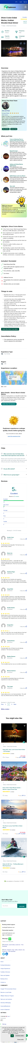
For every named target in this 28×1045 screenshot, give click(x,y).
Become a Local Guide (6, 992)
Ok (12, 1035)
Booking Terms (4, 978)
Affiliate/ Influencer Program (7, 995)
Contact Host (14, 129)
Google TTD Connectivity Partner (8, 989)
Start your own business (6, 999)
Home (2, 961)
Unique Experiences (5, 968)
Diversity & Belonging (6, 1002)
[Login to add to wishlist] (24, 43)
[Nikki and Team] (24, 818)
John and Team (6, 110)
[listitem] (14, 742)
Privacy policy (20, 1039)
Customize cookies (20, 1035)
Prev (2, 704)
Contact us (3, 982)
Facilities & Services (5, 972)
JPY (16, 1)
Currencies (3, 1018)
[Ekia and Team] (24, 742)
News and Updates (5, 975)
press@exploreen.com (8, 211)
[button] (26, 7)
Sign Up (25, 1)
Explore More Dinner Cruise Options (10, 329)
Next (15, 704)
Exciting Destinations (5, 965)
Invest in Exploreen (5, 1009)
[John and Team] (24, 780)
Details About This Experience (8, 403)
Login (21, 1)
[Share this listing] (20, 43)
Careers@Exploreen (5, 1006)
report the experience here (14, 436)
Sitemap (4, 1024)
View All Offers (6, 129)
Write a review (5, 709)
